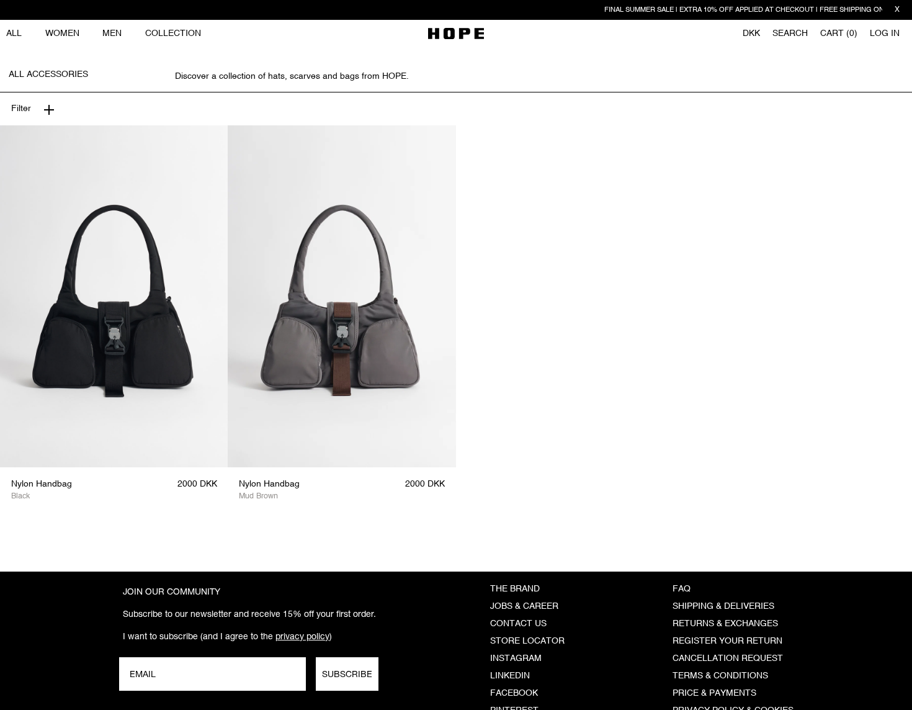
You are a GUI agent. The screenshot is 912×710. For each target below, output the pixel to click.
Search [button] (790, 33)
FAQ (682, 589)
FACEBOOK (514, 693)
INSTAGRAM (516, 658)
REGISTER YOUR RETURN (727, 641)
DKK (751, 33)
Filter (21, 108)
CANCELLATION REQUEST (728, 658)
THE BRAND (515, 589)
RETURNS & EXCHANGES (725, 623)
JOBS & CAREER (524, 606)
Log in (885, 33)
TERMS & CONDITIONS (720, 676)
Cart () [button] (838, 33)
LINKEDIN (510, 676)
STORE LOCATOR (527, 641)
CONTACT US (518, 623)
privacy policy (302, 636)
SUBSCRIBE (347, 674)
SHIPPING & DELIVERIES (723, 606)
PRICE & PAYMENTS (714, 693)
